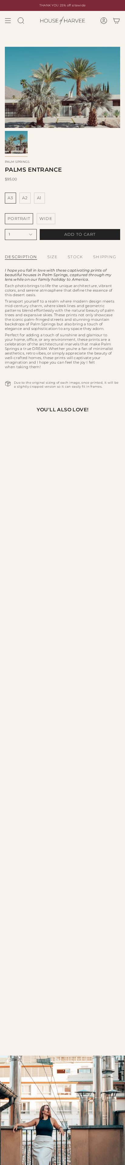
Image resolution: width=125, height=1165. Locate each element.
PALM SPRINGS (17, 162)
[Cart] (116, 21)
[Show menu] (8, 21)
